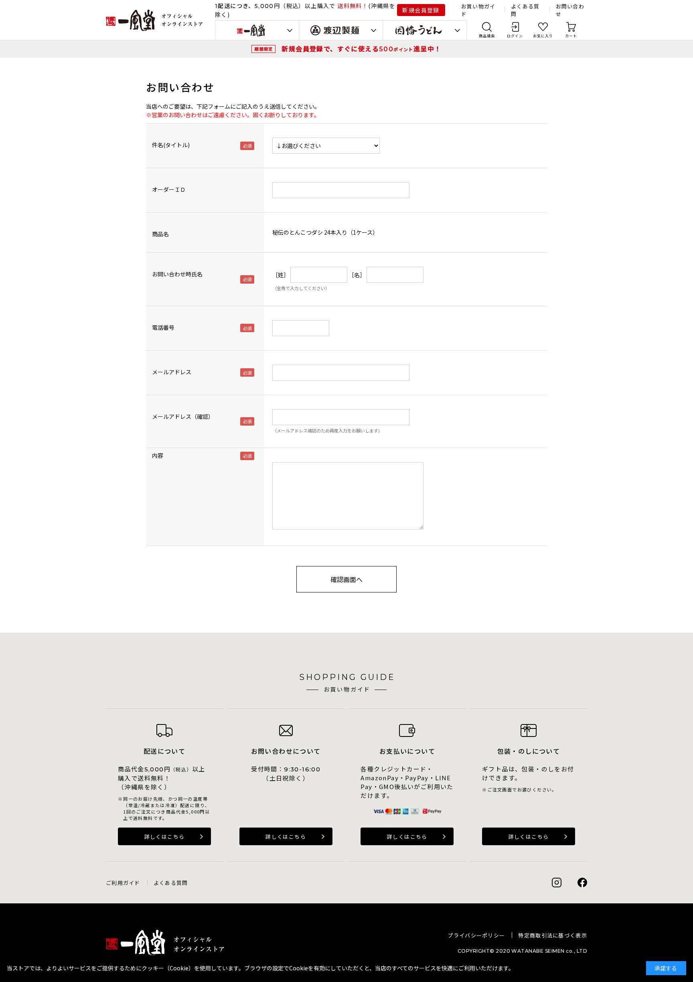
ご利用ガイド (123, 883)
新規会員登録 (420, 10)
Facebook (582, 882)
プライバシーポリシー (476, 935)
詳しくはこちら (164, 836)
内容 (157, 455)
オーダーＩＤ (169, 189)
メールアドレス (171, 372)
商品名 (160, 234)
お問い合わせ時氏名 (177, 274)
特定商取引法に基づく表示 (552, 935)
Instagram (556, 882)
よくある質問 (171, 883)
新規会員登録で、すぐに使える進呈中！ (361, 48)
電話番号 (163, 327)
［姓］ (280, 275)
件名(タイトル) (171, 145)
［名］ (357, 275)
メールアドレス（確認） (183, 416)
